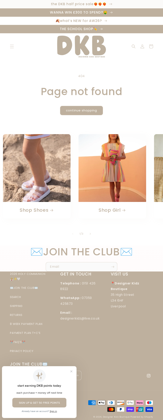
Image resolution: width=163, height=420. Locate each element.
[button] (12, 46)
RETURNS (16, 315)
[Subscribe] (112, 266)
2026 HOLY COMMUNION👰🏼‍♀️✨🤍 (27, 276)
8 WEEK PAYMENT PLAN (26, 324)
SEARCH (15, 297)
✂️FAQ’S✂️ (17, 342)
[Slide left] (72, 233)
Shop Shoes (34, 210)
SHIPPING (16, 306)
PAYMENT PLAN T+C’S (25, 333)
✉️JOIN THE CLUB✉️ (24, 288)
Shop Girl (110, 210)
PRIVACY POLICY (21, 351)
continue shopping (81, 110)
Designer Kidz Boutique (116, 416)
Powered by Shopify (141, 416)
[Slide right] (90, 233)
